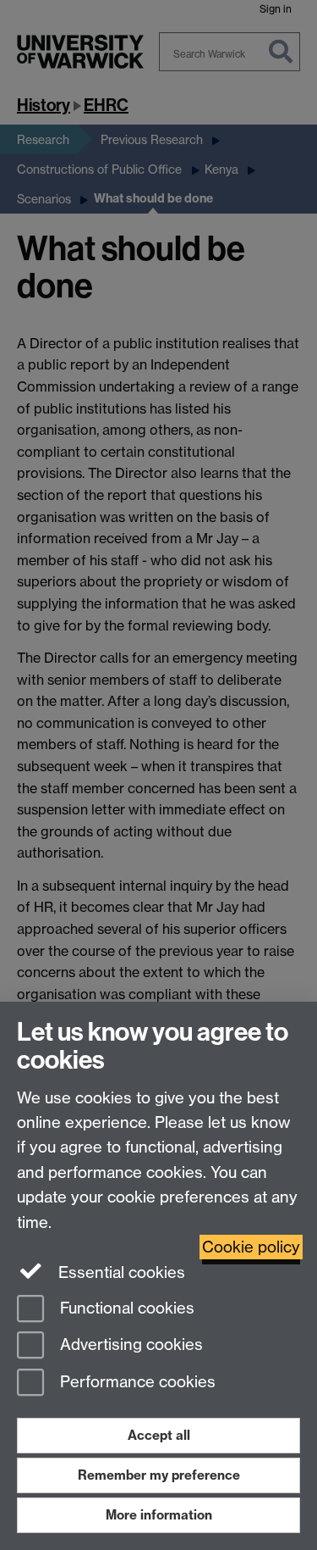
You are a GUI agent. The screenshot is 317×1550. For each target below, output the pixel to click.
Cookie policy (251, 1247)
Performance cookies (136, 1382)
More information (159, 1515)
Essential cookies (119, 1272)
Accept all (159, 1435)
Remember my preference (159, 1475)
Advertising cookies (129, 1345)
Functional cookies (125, 1308)
